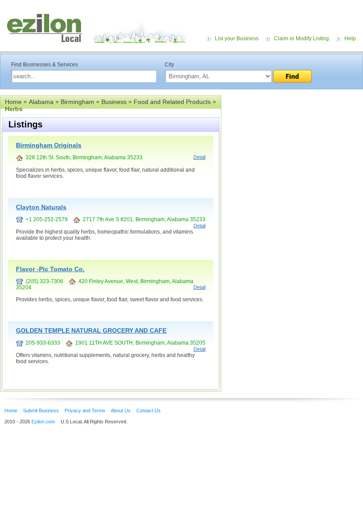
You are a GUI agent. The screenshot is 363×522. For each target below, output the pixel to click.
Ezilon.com (43, 421)
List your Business (237, 38)
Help (350, 38)
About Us (121, 410)
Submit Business (41, 410)
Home (13, 101)
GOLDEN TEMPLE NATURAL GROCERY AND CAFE (91, 330)
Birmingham (77, 101)
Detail (199, 157)
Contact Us (148, 410)
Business (114, 101)
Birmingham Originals (48, 145)
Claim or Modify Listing (301, 38)
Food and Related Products (172, 101)
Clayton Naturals (41, 207)
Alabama (41, 101)
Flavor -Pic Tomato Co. (50, 269)
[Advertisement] (292, 149)
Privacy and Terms (85, 410)
